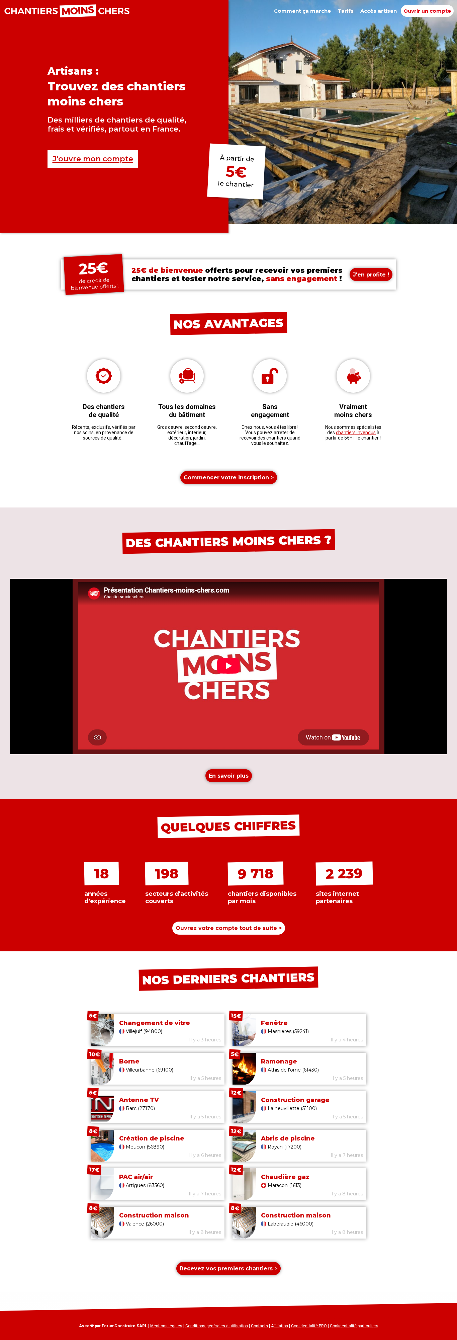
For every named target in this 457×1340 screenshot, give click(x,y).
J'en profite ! (371, 274)
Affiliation (279, 1326)
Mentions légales (166, 1326)
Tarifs (346, 11)
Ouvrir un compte (427, 11)
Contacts (259, 1326)
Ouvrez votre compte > (229, 928)
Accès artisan (378, 11)
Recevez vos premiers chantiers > (228, 1268)
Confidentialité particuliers (354, 1326)
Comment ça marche (302, 11)
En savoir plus (229, 776)
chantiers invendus (356, 432)
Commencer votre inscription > (229, 477)
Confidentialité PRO (309, 1326)
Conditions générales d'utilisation (216, 1326)
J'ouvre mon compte (93, 158)
